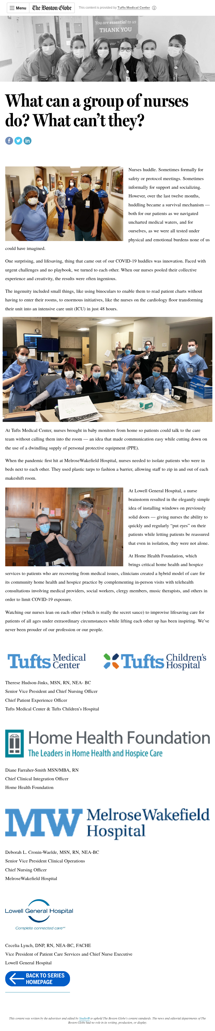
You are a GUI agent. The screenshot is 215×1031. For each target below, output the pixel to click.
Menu (21, 8)
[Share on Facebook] (9, 143)
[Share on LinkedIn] (27, 143)
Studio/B (84, 1018)
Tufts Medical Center (133, 8)
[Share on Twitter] (18, 143)
